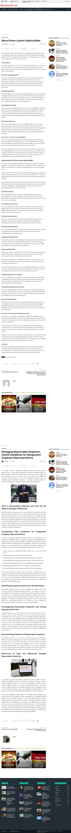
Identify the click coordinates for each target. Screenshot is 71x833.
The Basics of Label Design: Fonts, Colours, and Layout (9, 410)
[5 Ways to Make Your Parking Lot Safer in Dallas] (4, 792)
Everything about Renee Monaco (10, 372)
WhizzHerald (7, 831)
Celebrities (7, 34)
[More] (37, 363)
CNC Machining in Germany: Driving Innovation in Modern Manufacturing (38, 409)
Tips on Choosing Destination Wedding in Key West (28, 816)
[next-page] (4, 415)
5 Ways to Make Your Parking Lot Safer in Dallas (11, 793)
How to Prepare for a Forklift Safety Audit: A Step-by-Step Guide (62, 67)
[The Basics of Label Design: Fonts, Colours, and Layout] (9, 403)
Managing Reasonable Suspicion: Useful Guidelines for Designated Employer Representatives (36, 373)
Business (9, 406)
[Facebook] (64, 1)
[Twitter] (69, 1)
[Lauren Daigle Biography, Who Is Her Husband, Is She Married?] (21, 795)
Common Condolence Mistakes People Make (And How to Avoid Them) (23, 410)
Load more (58, 80)
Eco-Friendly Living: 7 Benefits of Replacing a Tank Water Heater (11, 809)
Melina (6, 44)
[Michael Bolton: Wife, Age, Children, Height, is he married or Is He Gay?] (21, 787)
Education (23, 406)
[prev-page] (2, 415)
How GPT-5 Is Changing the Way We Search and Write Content (62, 75)
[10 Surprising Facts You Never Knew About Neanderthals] (4, 815)
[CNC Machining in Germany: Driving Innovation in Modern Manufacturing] (38, 403)
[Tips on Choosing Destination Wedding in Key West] (21, 815)
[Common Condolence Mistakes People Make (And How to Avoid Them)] (23, 403)
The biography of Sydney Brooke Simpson (27, 809)
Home (3, 34)
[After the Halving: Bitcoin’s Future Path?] (4, 787)
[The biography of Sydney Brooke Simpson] (21, 809)
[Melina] (3, 44)
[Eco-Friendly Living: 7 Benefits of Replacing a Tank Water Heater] (4, 809)
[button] (68, 9)
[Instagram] (65, 1)
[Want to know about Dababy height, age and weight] (21, 802)
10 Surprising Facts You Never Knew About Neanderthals (11, 816)
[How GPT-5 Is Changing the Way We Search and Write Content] (52, 74)
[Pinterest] (67, 1)
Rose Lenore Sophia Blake (10, 357)
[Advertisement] (35, 21)
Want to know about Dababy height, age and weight (28, 803)
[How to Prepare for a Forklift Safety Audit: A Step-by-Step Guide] (52, 66)
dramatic (19, 65)
